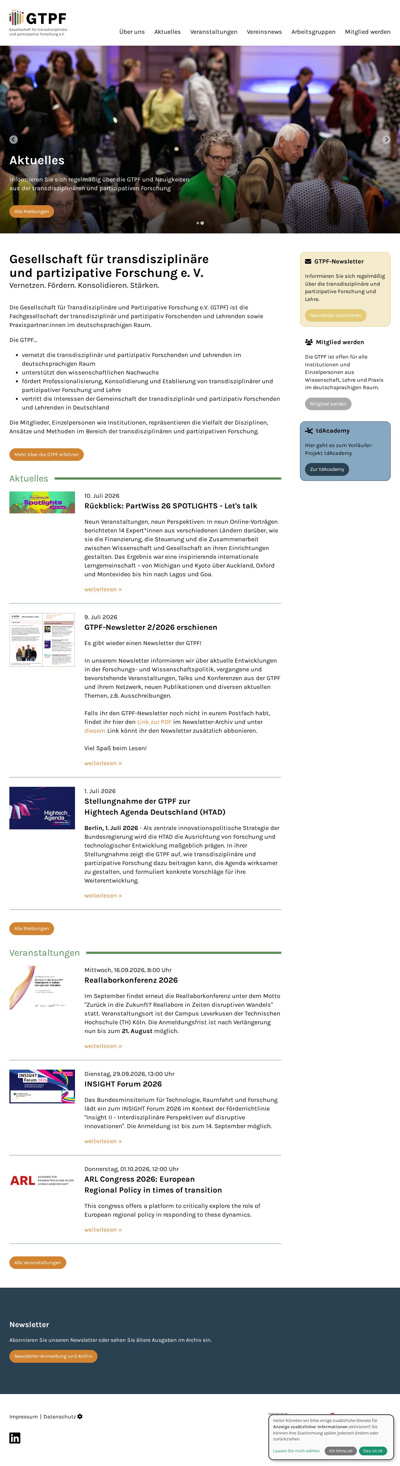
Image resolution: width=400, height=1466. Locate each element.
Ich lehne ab (340, 1450)
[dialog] (331, 1437)
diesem (95, 730)
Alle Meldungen (31, 928)
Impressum (23, 1416)
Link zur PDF (155, 721)
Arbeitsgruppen (314, 31)
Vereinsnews (264, 31)
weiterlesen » (103, 589)
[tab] (197, 223)
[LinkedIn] (14, 1438)
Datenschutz (59, 1416)
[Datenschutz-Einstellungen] (80, 1416)
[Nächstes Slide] (386, 139)
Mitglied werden (368, 31)
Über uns (132, 31)
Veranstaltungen (214, 31)
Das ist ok (373, 1450)
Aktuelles (167, 31)
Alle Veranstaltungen (37, 1262)
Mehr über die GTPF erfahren (46, 454)
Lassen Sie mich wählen (296, 1450)
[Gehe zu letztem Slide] (13, 139)
